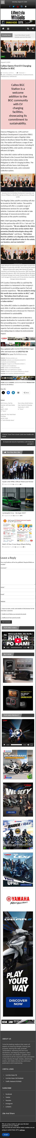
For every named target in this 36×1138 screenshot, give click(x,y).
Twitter (8, 1097)
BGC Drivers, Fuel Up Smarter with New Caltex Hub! (8, 405)
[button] (18, 733)
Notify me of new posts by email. (11, 618)
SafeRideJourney (5, 76)
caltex (3, 74)
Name (3, 587)
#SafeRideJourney (20, 354)
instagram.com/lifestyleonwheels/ (15, 364)
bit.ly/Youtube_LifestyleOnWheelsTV (15, 373)
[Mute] (28, 648)
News (3, 56)
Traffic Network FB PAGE (14, 1081)
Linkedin (8, 1107)
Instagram (9, 1103)
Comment (4, 568)
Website (3, 601)
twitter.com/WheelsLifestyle (12, 367)
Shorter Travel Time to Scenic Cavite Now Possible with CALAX (18, 435)
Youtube (8, 1100)
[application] (18, 641)
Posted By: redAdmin (8, 73)
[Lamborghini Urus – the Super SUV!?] (18, 499)
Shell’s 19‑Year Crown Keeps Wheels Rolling (16, 544)
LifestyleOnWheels (17, 74)
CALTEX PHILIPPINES (22, 349)
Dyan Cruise (19, 547)
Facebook (9, 1094)
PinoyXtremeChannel (28, 74)
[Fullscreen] (32, 648)
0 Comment (21, 73)
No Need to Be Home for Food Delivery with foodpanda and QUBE (18, 443)
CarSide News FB (11, 1075)
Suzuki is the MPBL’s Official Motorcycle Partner (17, 482)
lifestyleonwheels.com (11, 358)
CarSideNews (9, 74)
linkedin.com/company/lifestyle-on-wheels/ (17, 371)
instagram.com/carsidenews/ (8, 365)
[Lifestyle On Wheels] (3, 28)
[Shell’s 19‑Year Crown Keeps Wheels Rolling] (18, 530)
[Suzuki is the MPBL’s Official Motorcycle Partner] (18, 468)
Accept (6, 1134)
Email (3, 594)
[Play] (4, 648)
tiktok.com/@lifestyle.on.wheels (12, 369)
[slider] (16, 744)
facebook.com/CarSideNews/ (8, 362)
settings (22, 1130)
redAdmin (17, 484)
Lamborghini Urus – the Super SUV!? (14, 513)
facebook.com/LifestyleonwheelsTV (15, 360)
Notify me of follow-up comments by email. (14, 614)
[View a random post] (33, 29)
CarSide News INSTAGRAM (14, 1078)
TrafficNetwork (12, 76)
